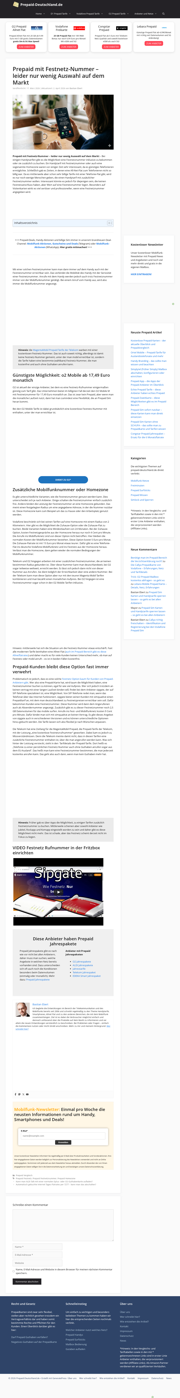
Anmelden (63, 1142)
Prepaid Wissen (139, 495)
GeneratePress (59, 1378)
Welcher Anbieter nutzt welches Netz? (86, 1330)
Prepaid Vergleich (24, 1175)
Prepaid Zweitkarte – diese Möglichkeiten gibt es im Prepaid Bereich (148, 401)
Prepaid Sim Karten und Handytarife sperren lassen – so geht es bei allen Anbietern (148, 611)
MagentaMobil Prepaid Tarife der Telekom (55, 350)
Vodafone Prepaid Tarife (88, 13)
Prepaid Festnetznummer (45, 1178)
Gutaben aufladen (75, 1349)
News (123, 1340)
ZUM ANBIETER (26, 46)
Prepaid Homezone (66, 1178)
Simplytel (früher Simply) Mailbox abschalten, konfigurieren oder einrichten (149, 373)
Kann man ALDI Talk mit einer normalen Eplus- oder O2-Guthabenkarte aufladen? (54, 1181)
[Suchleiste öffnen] (163, 13)
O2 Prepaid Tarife (117, 13)
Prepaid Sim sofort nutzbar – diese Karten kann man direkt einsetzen (147, 413)
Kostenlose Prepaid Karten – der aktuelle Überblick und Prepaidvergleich (148, 344)
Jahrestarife (79, 968)
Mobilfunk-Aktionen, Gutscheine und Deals (52, 243)
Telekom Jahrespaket (84, 972)
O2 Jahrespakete (82, 961)
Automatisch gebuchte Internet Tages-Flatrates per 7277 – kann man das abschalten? (56, 1184)
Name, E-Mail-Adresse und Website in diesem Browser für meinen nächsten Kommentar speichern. (64, 1271)
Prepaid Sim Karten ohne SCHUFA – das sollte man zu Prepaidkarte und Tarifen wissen (148, 425)
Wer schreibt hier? (130, 1316)
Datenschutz (127, 1335)
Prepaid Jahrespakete (38, 979)
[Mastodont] (19, 1094)
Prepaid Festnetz (24, 1178)
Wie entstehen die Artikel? (134, 1321)
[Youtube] (27, 1094)
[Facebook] (15, 1094)
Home (39, 13)
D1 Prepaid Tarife (59, 13)
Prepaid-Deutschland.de (41, 4)
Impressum (126, 1331)
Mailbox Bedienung (76, 1344)
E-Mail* (24, 1131)
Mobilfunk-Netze (140, 480)
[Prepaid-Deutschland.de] (16, 4)
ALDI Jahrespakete (83, 965)
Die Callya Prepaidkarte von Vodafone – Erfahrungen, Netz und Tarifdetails (147, 568)
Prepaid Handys (74, 1334)
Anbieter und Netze (144, 13)
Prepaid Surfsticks (140, 490)
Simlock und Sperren (142, 499)
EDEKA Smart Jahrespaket (87, 976)
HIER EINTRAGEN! (141, 274)
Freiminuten (137, 485)
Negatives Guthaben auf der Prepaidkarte (34, 1342)
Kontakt (124, 1326)
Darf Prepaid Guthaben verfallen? (29, 1337)
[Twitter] (23, 1094)
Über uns (125, 1312)
